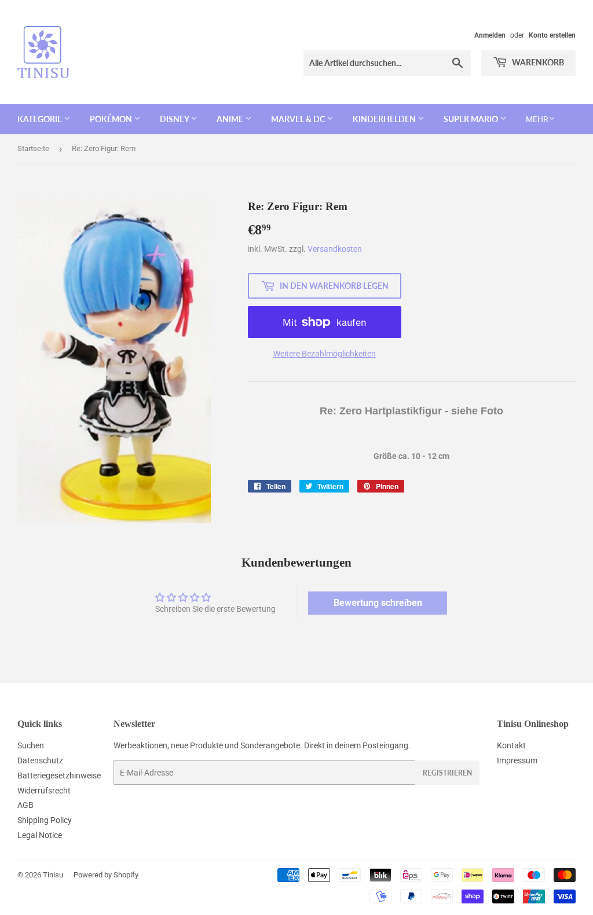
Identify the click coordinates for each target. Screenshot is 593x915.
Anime (231, 119)
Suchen (30, 745)
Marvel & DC (299, 119)
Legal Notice (39, 835)
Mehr (537, 119)
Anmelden (490, 35)
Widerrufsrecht (44, 790)
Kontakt (511, 745)
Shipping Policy (44, 820)
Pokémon (112, 119)
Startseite (33, 148)
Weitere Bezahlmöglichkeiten (324, 353)
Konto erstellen (552, 35)
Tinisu (53, 874)
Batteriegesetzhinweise (59, 775)
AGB (25, 805)
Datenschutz (40, 760)
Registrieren (447, 773)
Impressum (517, 760)
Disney (175, 119)
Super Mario (472, 119)
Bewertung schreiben (378, 602)
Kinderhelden (385, 119)
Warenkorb (537, 62)
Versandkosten (335, 248)
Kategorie (40, 119)
